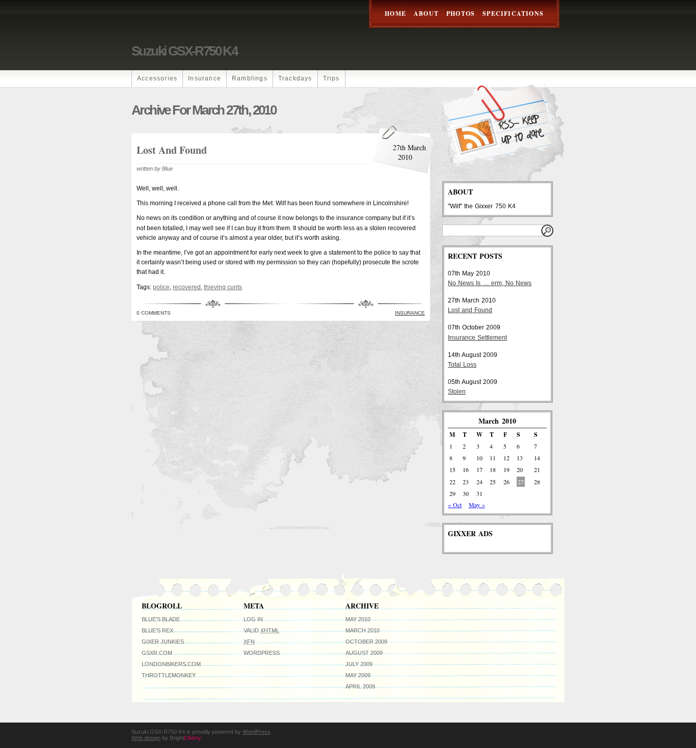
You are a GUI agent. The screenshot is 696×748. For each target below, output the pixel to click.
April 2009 (360, 686)
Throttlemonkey (169, 675)
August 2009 (364, 653)
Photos (460, 13)
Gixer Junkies (163, 642)
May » (477, 505)
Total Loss (462, 364)
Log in (253, 619)
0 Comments (154, 313)
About (426, 13)
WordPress (262, 653)
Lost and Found (172, 150)
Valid (261, 630)
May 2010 (357, 619)
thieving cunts (223, 287)
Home (395, 13)
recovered (187, 287)
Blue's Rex (157, 630)
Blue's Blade (161, 619)
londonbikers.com (171, 664)
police (161, 287)
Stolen (457, 391)
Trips (331, 78)
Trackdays (295, 78)
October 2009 (366, 642)
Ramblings (249, 78)
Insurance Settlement (477, 337)
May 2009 (357, 675)
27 (521, 482)
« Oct (455, 505)
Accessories (157, 78)
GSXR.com (157, 653)
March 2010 (362, 630)
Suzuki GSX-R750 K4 (184, 51)
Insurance (204, 78)
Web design (145, 738)
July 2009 (358, 664)
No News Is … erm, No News (489, 283)
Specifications (513, 13)
